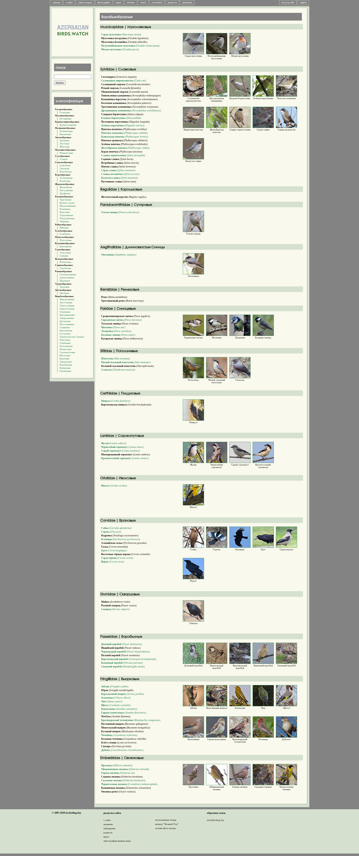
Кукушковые (66, 246)
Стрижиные (65, 268)
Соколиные (65, 165)
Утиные (63, 159)
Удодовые (64, 287)
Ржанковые (65, 209)
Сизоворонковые (68, 274)
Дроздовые (65, 321)
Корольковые (66, 330)
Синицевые (65, 343)
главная (56, 2)
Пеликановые (66, 131)
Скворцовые (66, 361)
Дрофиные (65, 193)
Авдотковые (65, 199)
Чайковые (64, 221)
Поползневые (66, 346)
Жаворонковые (67, 299)
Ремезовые (65, 340)
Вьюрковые (65, 368)
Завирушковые (67, 318)
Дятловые (64, 293)
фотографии (103, 2)
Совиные (64, 255)
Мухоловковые (67, 324)
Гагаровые (65, 112)
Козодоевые (65, 262)
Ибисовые (65, 146)
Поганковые (65, 118)
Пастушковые (66, 190)
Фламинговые (66, 153)
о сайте (69, 2)
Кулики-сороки (67, 202)
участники (157, 2)
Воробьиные (66, 365)
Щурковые (65, 280)
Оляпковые (65, 312)
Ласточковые (66, 302)
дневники (187, 2)
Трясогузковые (67, 305)
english (303, 2)
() (121, 34)
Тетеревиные (66, 178)
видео (119, 2)
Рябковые (64, 227)
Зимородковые (67, 277)
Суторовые (65, 333)
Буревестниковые (68, 125)
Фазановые (65, 181)
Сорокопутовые (67, 352)
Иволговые (65, 355)
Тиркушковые (66, 215)
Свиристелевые (67, 308)
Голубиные (65, 234)
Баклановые (65, 134)
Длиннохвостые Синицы (72, 336)
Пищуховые (65, 349)
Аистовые (64, 143)
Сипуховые (65, 252)
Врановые (64, 358)
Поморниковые (67, 218)
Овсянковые (65, 371)
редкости (172, 2)
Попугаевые (66, 240)
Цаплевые (64, 140)
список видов (85, 2)
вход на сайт (287, 2)
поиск (143, 2)
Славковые (65, 327)
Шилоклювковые (68, 206)
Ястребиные (66, 171)
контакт (131, 2)
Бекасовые (65, 212)
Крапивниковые (67, 315)
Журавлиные (66, 187)
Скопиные (64, 168)
